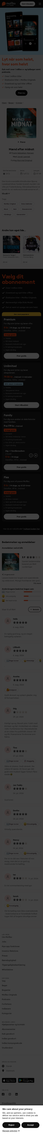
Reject (11, 1125)
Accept (30, 1125)
